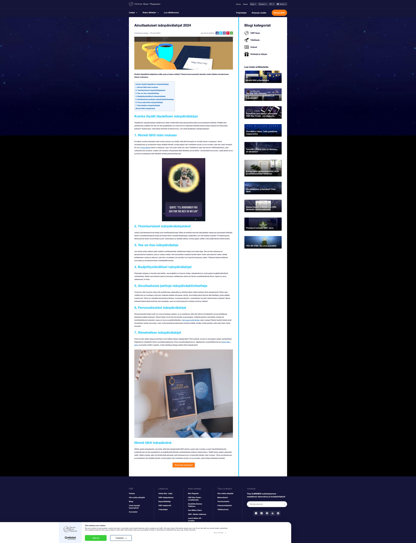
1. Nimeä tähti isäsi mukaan (147, 87)
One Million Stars (195, 510)
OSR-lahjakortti (164, 505)
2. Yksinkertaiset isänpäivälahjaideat (150, 90)
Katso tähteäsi (149, 12)
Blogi (252, 4)
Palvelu (238, 4)
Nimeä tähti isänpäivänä (145, 108)
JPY (270, 4)
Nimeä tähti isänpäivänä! (184, 465)
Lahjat (132, 12)
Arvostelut (133, 512)
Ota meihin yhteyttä (137, 497)
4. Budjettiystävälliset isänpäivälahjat (151, 96)
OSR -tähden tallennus (197, 514)
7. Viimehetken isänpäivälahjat (148, 105)
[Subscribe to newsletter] (284, 504)
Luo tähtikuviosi (171, 12)
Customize (120, 538)
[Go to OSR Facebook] (267, 513)
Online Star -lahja (165, 493)
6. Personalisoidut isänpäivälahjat (149, 102)
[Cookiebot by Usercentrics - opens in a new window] (70, 538)
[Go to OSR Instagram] (256, 513)
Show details (218, 532)
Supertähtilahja (164, 501)
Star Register (193, 493)
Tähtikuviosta (222, 509)
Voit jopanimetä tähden (191, 320)
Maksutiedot (222, 497)
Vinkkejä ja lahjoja (141, 33)
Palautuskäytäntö (224, 505)
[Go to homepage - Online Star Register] (145, 4)
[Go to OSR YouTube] (272, 513)
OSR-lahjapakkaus (166, 497)
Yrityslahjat (241, 12)
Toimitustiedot (223, 501)
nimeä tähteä (145, 147)
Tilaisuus (262, 4)
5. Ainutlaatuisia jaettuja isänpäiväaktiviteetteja (155, 99)
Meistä (245, 4)
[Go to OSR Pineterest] (278, 513)
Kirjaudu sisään (259, 12)
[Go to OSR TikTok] (261, 513)
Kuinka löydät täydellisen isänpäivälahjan (152, 84)
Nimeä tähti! (279, 12)
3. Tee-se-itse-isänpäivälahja (147, 93)
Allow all (96, 538)
